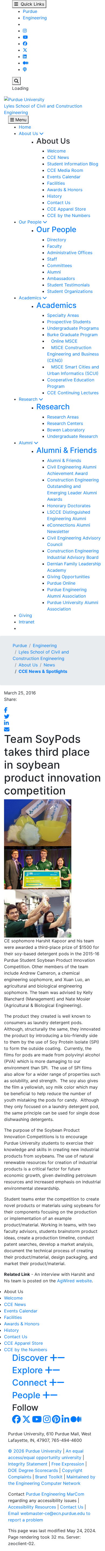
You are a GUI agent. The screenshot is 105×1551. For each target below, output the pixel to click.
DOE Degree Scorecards (33, 1470)
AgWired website (74, 1280)
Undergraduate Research (72, 436)
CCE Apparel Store (66, 209)
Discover (31, 1358)
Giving (25, 615)
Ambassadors (61, 278)
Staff (52, 259)
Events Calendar (63, 176)
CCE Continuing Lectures (73, 392)
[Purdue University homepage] (24, 99)
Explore (28, 1370)
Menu (20, 119)
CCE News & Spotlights (43, 671)
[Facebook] (25, 43)
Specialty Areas (63, 315)
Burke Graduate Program (72, 334)
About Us (29, 133)
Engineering (35, 17)
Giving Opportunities (68, 576)
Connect (30, 1382)
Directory (56, 239)
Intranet (26, 621)
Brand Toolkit (48, 1476)
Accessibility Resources (32, 1507)
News (49, 665)
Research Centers (65, 423)
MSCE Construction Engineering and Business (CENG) (73, 354)
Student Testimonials (68, 285)
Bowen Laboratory (66, 429)
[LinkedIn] (25, 56)
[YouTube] (25, 37)
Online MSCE (62, 341)
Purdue (30, 11)
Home (25, 127)
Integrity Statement (27, 1464)
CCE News (58, 157)
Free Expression (67, 1464)
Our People (31, 222)
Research (29, 399)
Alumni (54, 272)
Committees (59, 265)
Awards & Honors (64, 189)
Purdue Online (61, 583)
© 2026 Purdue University (35, 1451)
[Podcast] (25, 69)
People (27, 1395)
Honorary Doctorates (68, 505)
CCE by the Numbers (68, 215)
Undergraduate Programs (73, 328)
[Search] (16, 81)
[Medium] (25, 63)
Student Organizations (70, 291)
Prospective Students (69, 321)
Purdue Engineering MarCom (55, 1494)
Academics (31, 297)
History (54, 196)
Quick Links (31, 4)
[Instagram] (25, 30)
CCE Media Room (65, 170)
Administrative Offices (69, 252)
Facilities (56, 183)
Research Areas (63, 417)
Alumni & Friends (66, 450)
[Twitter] (25, 50)
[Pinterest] (56, 1421)
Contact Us (58, 202)
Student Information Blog (72, 163)
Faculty (54, 246)
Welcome (56, 151)
